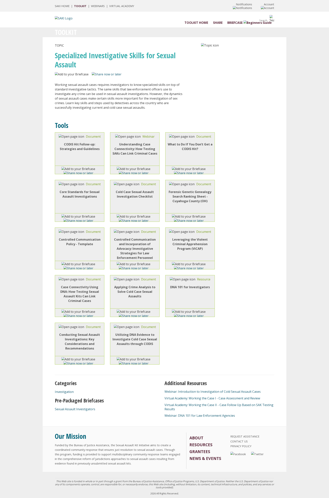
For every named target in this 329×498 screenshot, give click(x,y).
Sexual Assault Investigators (75, 409)
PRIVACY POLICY (240, 446)
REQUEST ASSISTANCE (244, 436)
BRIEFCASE (235, 23)
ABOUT (196, 438)
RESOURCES (200, 444)
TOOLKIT (80, 6)
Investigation (64, 392)
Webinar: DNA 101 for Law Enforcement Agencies (199, 415)
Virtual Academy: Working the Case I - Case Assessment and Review (212, 398)
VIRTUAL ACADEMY (121, 6)
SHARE (218, 23)
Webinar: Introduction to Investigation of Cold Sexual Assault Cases (212, 391)
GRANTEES (199, 451)
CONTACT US (239, 441)
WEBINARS (98, 6)
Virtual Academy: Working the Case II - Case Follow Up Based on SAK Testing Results (218, 407)
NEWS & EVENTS (205, 458)
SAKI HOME (62, 6)
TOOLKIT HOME (196, 23)
